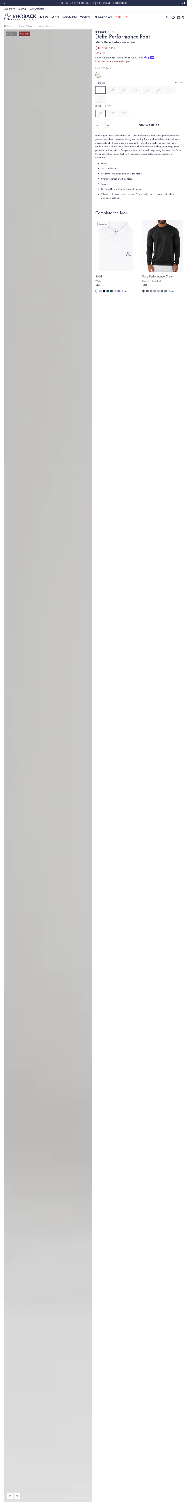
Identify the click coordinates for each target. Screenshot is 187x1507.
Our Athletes (37, 9)
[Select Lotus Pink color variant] (115, 291)
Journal (22, 9)
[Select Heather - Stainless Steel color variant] (158, 291)
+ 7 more (124, 291)
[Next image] (17, 1495)
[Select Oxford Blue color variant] (100, 291)
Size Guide (178, 82)
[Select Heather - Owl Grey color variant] (151, 291)
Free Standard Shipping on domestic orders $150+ (123, 3)
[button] (106, 32)
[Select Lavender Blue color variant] (118, 291)
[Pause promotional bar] (184, 2)
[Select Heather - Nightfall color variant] (143, 291)
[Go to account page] (173, 17)
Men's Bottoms (26, 26)
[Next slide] (182, 3)
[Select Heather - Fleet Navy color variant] (147, 291)
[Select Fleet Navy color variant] (107, 291)
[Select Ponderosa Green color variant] (111, 291)
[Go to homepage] (20, 17)
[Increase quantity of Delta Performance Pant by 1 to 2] (108, 125)
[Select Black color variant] (104, 291)
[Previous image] (10, 1495)
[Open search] (167, 17)
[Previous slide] (4, 3)
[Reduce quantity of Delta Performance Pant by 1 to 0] (97, 125)
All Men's (8, 26)
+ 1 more (171, 291)
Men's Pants (45, 26)
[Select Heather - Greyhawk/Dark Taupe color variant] (154, 291)
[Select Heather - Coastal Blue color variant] (165, 291)
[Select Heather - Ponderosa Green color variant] (162, 291)
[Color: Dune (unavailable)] (98, 75)
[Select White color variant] (96, 291)
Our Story (9, 9)
